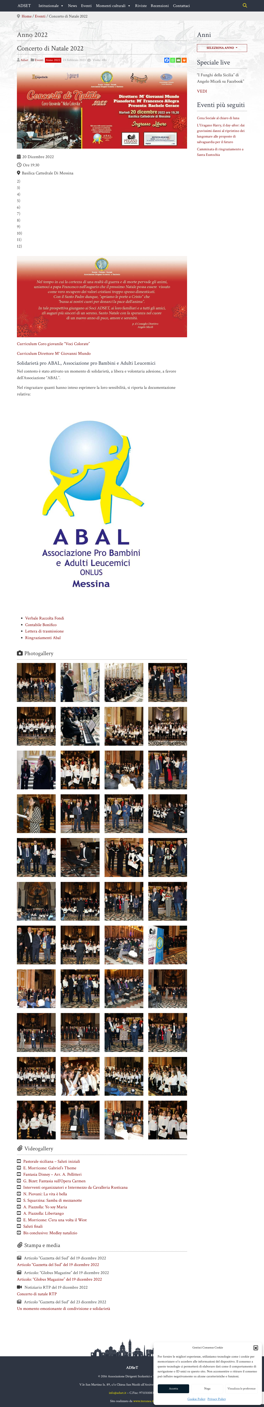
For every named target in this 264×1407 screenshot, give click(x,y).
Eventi (86, 5)
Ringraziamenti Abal (43, 638)
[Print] (184, 60)
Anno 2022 (32, 34)
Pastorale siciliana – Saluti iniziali (51, 1161)
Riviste (141, 5)
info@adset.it (117, 1393)
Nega (207, 1389)
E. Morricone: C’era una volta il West (55, 1220)
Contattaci (181, 5)
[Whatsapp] (172, 60)
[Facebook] (166, 60)
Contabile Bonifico (41, 625)
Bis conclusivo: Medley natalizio (50, 1233)
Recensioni (160, 5)
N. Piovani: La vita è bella (45, 1194)
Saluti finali (33, 1226)
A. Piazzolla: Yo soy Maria (45, 1207)
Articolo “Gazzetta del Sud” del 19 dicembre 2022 (58, 1264)
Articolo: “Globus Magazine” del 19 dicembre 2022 (59, 1279)
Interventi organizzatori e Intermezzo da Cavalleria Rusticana (75, 1187)
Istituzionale (49, 5)
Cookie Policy (196, 1399)
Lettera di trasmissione (44, 631)
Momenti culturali (111, 5)
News (72, 5)
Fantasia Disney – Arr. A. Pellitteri (52, 1174)
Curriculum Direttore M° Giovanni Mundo (54, 353)
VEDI (202, 91)
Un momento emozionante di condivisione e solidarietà (63, 1308)
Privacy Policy (216, 1399)
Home (27, 16)
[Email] (178, 60)
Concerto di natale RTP (37, 1294)
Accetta (173, 1389)
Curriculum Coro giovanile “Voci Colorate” (53, 344)
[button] (256, 1348)
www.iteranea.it (143, 1401)
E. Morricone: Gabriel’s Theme (49, 1168)
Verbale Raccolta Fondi (44, 618)
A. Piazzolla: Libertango (43, 1213)
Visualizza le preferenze (241, 1389)
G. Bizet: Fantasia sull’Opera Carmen (54, 1181)
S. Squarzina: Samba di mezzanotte (52, 1200)
